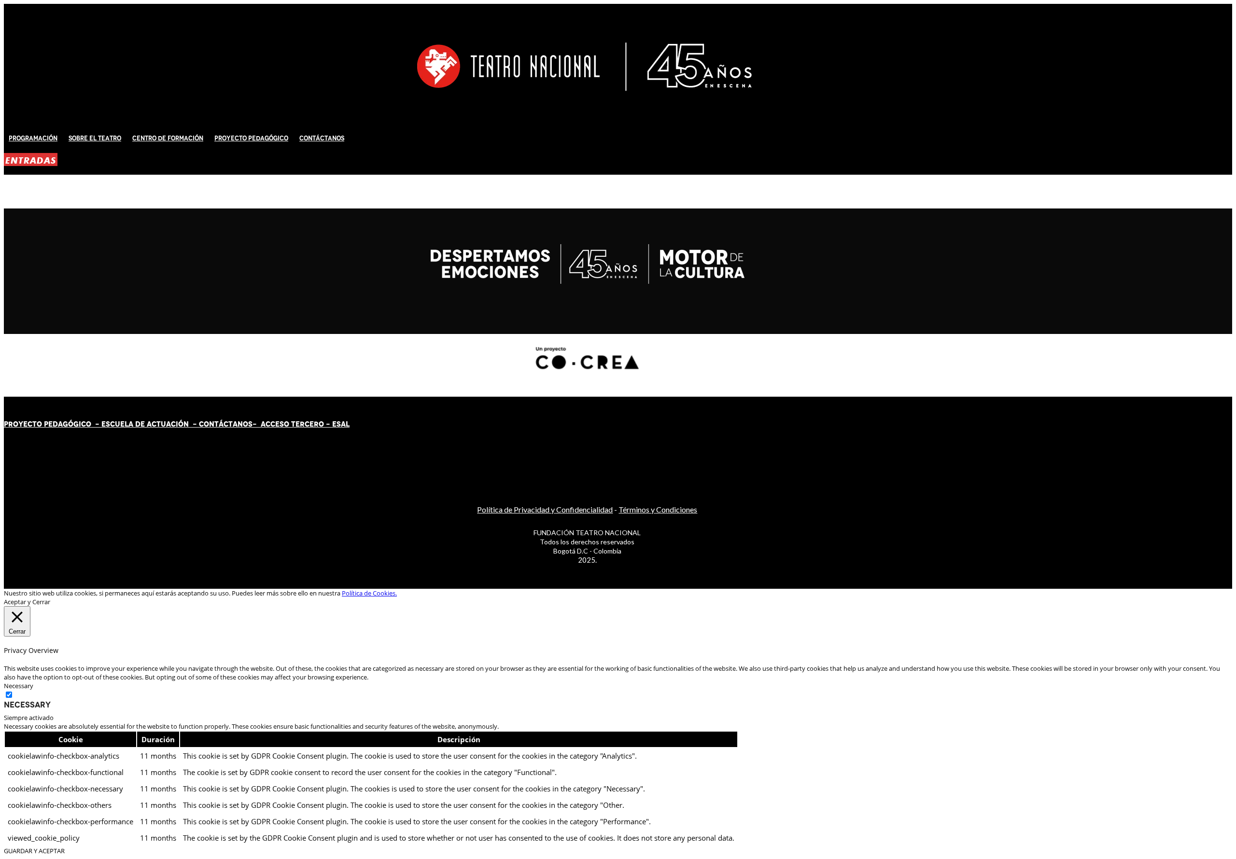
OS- (251, 424)
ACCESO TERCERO (293, 424)
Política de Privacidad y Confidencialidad (545, 509)
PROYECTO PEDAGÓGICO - (52, 424)
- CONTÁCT (211, 424)
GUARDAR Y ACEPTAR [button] (34, 850)
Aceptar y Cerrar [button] (27, 601)
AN (238, 424)
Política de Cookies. (369, 593)
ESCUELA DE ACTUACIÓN (145, 424)
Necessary (27, 704)
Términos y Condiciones (657, 509)
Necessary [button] (18, 685)
